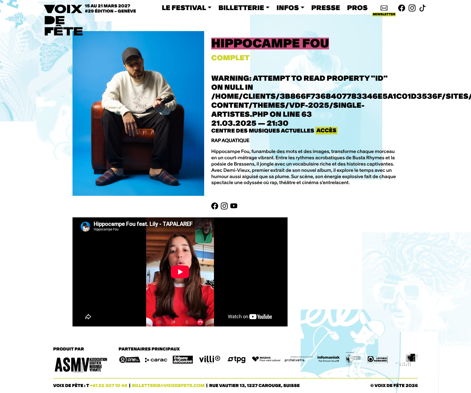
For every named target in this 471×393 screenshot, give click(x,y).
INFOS (288, 8)
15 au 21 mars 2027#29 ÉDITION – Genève (110, 9)
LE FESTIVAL (184, 8)
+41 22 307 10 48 (109, 385)
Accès (326, 130)
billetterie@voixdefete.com (168, 385)
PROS (357, 8)
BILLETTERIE (241, 8)
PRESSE (325, 8)
